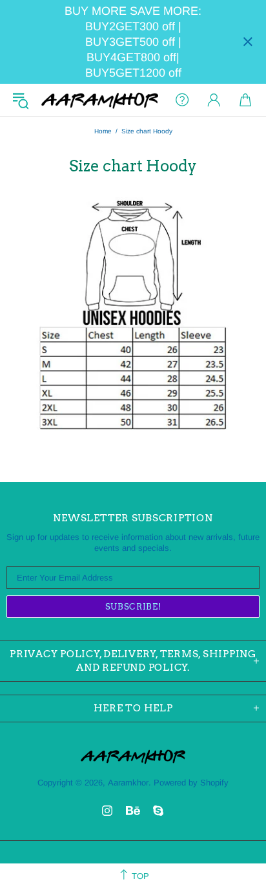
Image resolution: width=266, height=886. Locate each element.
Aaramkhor (99, 100)
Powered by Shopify (191, 782)
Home (103, 131)
